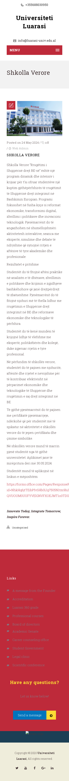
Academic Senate (25, 631)
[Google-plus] (43, 768)
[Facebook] (34, 768)
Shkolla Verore (23, 155)
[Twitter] (16, 768)
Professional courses (28, 616)
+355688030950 (36, 5)
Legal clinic (21, 657)
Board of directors (26, 624)
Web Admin (20, 148)
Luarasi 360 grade (25, 607)
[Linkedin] (52, 768)
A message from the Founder (34, 591)
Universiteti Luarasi (34, 22)
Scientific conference (28, 665)
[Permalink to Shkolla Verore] (34, 135)
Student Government (28, 648)
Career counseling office (30, 640)
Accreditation (22, 599)
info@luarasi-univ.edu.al (36, 40)
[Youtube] (25, 768)
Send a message (30, 715)
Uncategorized (20, 527)
